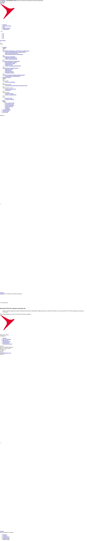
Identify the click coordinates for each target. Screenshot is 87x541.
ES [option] (3, 34)
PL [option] (3, 37)
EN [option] (3, 33)
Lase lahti (2, 2)
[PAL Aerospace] (43, 22)
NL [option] (3, 38)
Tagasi (4, 48)
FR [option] (3, 36)
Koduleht (2, 293)
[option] (45, 33)
